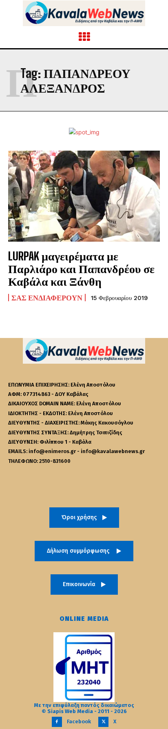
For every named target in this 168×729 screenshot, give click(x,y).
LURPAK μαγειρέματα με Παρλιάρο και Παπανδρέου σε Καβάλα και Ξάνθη (81, 268)
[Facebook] (57, 722)
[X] (103, 722)
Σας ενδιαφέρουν (46, 297)
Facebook (79, 721)
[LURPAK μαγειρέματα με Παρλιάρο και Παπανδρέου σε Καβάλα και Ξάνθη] (84, 196)
